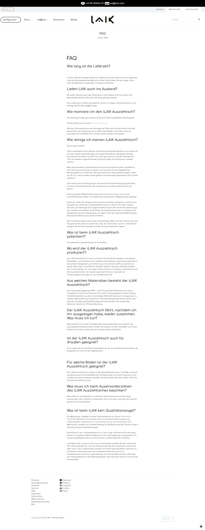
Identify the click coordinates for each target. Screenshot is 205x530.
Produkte (35, 480)
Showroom (58, 20)
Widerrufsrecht (37, 499)
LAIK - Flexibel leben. (55, 518)
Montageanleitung (39, 483)
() (174, 9)
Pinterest (66, 483)
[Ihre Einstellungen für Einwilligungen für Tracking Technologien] (201, 526)
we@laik (41, 20)
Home (99, 38)
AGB (33, 491)
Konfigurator (10, 20)
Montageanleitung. (99, 123)
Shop (27, 20)
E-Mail (65, 491)
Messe (74, 20)
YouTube (65, 488)
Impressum (36, 494)
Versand (34, 488)
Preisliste (35, 485)
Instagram (66, 485)
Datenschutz (36, 496)
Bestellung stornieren (40, 502)
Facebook (66, 480)
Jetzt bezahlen (191, 9)
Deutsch (166, 519)
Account (159, 9)
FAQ (33, 504)
